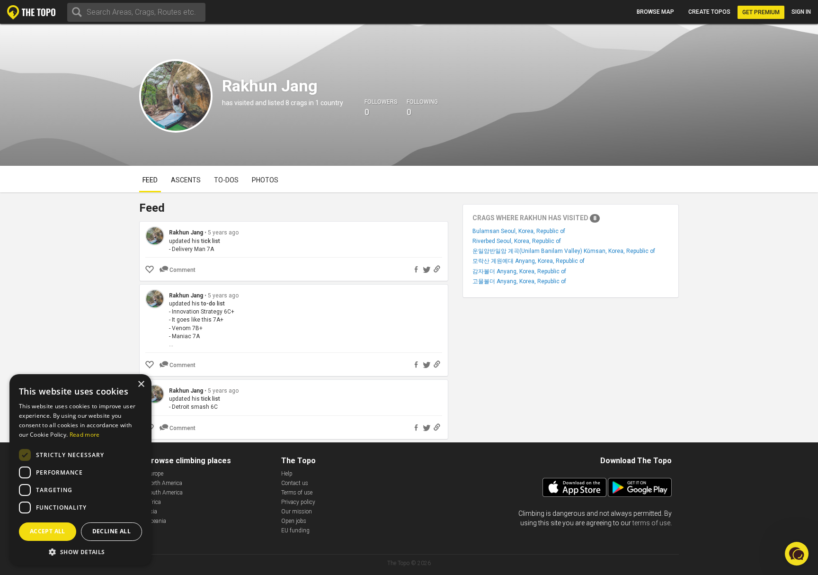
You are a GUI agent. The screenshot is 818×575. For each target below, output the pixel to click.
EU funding (295, 530)
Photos (265, 180)
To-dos (226, 180)
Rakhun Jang (186, 232)
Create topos (709, 12)
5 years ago (223, 232)
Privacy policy (298, 502)
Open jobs (293, 521)
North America (164, 483)
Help (287, 473)
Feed (150, 180)
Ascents (186, 180)
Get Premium (761, 12)
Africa (153, 502)
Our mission (296, 511)
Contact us (294, 483)
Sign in (801, 12)
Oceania (156, 521)
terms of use (651, 523)
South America (164, 492)
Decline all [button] (111, 531)
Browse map (655, 12)
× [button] (140, 384)
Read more (85, 435)
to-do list (213, 303)
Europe (154, 473)
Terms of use (296, 492)
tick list (210, 241)
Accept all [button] (47, 531)
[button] (80, 551)
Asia (151, 511)
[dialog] (80, 470)
